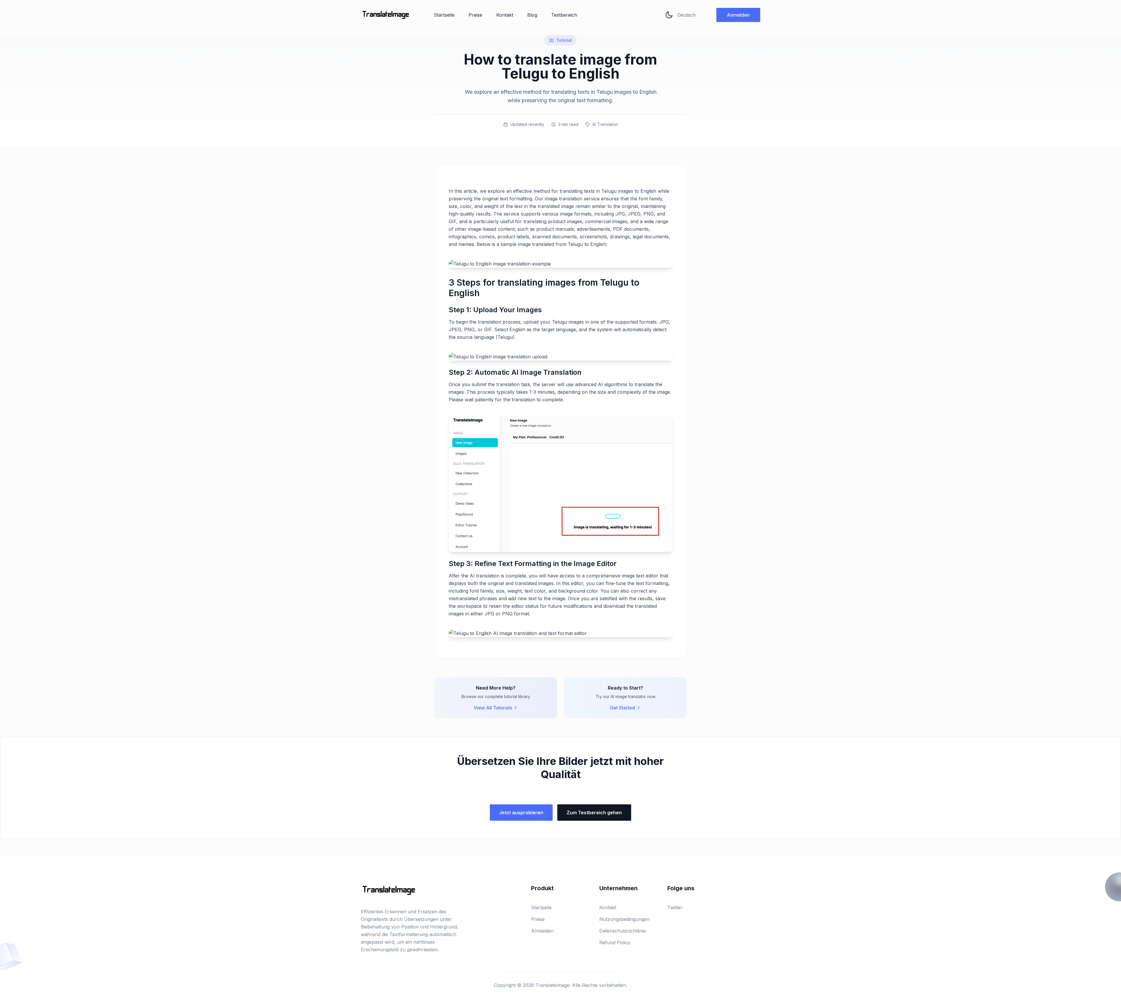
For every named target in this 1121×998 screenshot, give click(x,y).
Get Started (622, 708)
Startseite (444, 15)
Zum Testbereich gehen (594, 812)
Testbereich (564, 15)
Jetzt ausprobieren (521, 812)
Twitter (675, 907)
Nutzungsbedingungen (624, 919)
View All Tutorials (493, 708)
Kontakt (504, 15)
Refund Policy (614, 942)
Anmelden (738, 15)
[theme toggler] (669, 15)
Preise (475, 15)
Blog (532, 15)
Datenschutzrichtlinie (622, 931)
